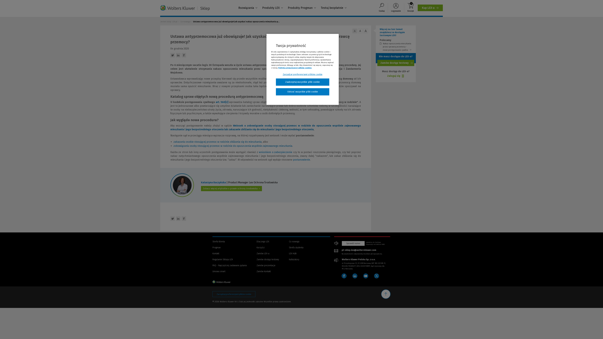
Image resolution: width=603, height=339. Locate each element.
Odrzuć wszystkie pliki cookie (302, 91)
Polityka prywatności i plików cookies (295, 68)
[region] (302, 69)
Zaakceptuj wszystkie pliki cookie (302, 82)
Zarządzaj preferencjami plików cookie (303, 74)
